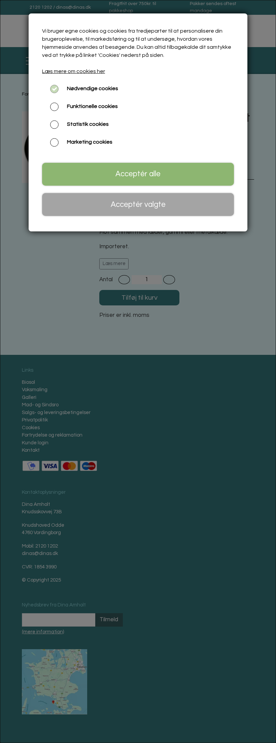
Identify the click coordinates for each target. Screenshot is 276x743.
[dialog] (138, 371)
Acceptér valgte (138, 205)
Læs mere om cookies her (73, 71)
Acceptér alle (138, 174)
